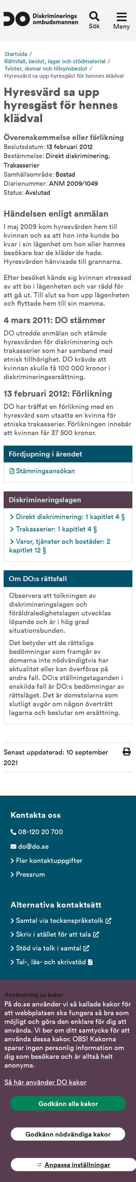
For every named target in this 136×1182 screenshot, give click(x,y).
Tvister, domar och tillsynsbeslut (45, 68)
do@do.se (33, 846)
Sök (94, 25)
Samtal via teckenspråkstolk (59, 920)
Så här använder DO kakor (45, 1081)
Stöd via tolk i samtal (48, 947)
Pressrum (30, 874)
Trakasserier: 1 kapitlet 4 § (56, 528)
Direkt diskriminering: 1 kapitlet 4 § (70, 516)
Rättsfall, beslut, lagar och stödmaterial (55, 61)
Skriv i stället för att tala (53, 933)
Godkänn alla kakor (68, 1103)
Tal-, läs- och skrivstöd (51, 961)
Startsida (15, 53)
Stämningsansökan (45, 470)
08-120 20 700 (40, 831)
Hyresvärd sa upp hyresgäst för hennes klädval (64, 75)
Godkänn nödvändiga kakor (68, 1134)
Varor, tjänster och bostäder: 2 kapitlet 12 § (60, 545)
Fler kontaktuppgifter (49, 860)
